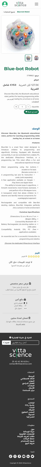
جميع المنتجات (9, 12)
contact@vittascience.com (20, 364)
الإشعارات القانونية (26, 434)
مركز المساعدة (28, 390)
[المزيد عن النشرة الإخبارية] (10, 337)
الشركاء (31, 410)
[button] (36, 58)
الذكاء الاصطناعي (27, 379)
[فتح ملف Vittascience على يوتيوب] (24, 456)
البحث (31, 407)
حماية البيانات (28, 439)
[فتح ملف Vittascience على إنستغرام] (15, 456)
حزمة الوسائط (28, 431)
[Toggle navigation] (36, 4)
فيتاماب (31, 403)
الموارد (31, 381)
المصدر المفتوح (28, 412)
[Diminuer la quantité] (28, 107)
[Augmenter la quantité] (16, 107)
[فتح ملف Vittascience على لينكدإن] (28, 456)
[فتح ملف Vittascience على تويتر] (32, 456)
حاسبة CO (29, 405)
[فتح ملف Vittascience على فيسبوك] (19, 456)
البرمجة (31, 376)
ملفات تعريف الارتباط (25, 436)
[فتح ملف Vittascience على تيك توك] (11, 456)
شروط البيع (29, 443)
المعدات (31, 386)
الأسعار (31, 388)
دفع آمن (19, 299)
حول (32, 429)
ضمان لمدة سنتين (20, 318)
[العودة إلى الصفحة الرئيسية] (20, 4)
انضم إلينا (30, 417)
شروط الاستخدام (27, 441)
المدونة (31, 414)
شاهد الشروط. (20, 324)
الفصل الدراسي (28, 383)
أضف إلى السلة (32, 112)
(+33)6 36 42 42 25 (20, 361)
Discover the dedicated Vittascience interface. (22, 243)
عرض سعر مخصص (19, 283)
